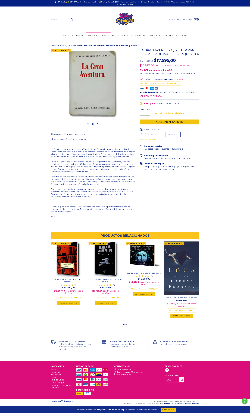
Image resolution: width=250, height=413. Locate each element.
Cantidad (145, 109)
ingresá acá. (169, 404)
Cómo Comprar (139, 35)
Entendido (168, 410)
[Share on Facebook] (88, 123)
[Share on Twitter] (93, 123)
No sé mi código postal (148, 139)
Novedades (93, 35)
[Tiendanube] (62, 402)
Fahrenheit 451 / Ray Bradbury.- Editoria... (68, 280)
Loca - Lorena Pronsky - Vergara (181, 297)
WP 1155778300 (124, 369)
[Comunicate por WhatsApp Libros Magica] (244, 401)
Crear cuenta (174, 20)
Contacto (181, 35)
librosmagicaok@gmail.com (130, 372)
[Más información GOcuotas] (178, 79)
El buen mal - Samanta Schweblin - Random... (106, 280)
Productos (78, 35)
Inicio (66, 35)
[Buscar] (71, 19)
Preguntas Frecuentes (161, 35)
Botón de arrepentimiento (188, 404)
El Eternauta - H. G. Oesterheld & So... (144, 273)
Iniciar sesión (187, 20)
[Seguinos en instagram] (167, 370)
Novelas (62, 45)
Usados (105, 35)
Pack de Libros (120, 35)
